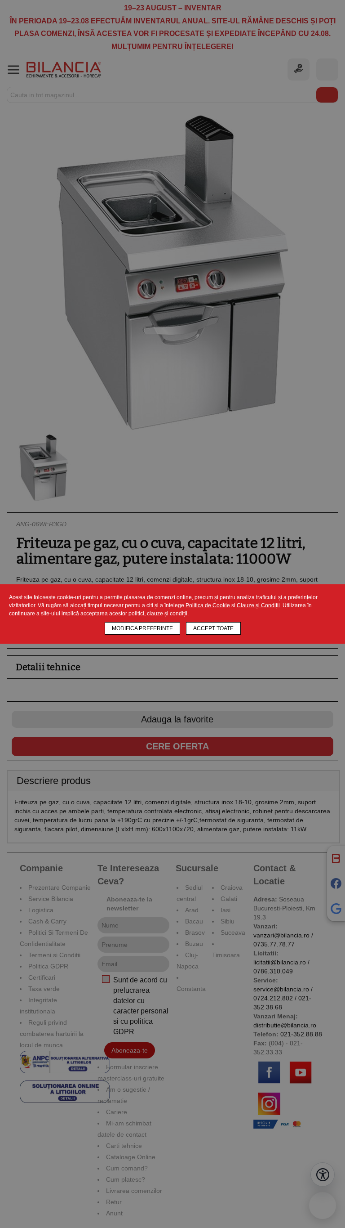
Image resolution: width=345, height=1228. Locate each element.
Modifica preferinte (142, 628)
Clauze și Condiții (258, 605)
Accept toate (213, 628)
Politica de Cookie (208, 605)
